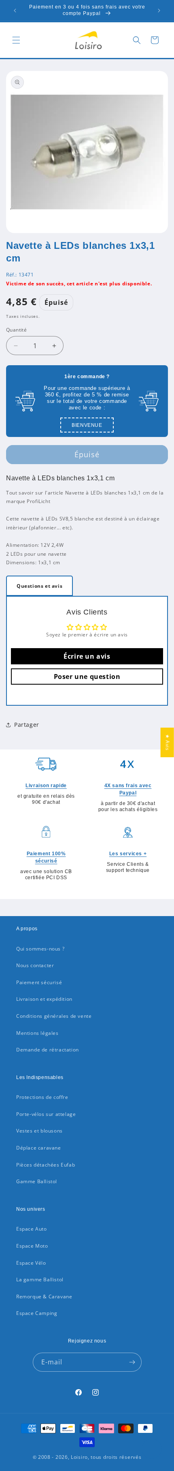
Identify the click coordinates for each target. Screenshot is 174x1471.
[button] (16, 40)
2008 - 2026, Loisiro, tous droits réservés (88, 1457)
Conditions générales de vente (53, 1016)
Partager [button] (26, 724)
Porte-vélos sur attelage (46, 1114)
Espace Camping (36, 1313)
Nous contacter (35, 965)
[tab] (39, 586)
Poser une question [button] (87, 676)
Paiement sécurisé (39, 982)
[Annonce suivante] (159, 10)
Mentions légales (37, 1033)
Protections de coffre (42, 1097)
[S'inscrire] (132, 1362)
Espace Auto (31, 1228)
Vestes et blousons (39, 1130)
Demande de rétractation (47, 1049)
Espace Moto (32, 1245)
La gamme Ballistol (40, 1279)
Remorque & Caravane (44, 1296)
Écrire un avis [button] (87, 656)
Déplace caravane (38, 1147)
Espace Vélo (31, 1262)
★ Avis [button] (167, 742)
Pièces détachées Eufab (45, 1164)
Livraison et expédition (44, 999)
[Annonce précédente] (15, 10)
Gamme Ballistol (36, 1181)
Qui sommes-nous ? (40, 948)
